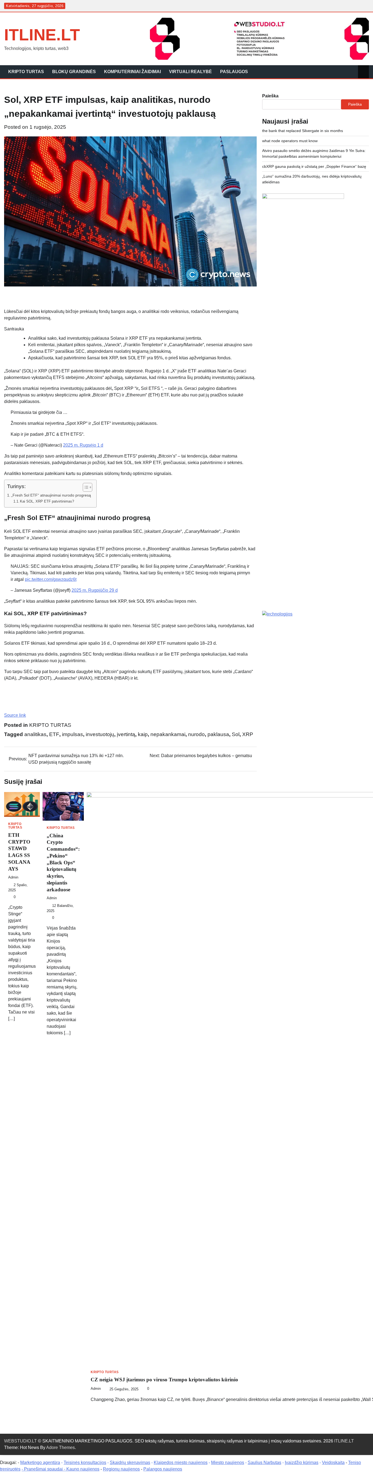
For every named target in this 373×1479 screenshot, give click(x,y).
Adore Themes (60, 1447)
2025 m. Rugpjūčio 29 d (95, 590)
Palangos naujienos (162, 1469)
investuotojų (100, 734)
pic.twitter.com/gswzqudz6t (50, 579)
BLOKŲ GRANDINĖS (74, 71)
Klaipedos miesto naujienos (181, 1462)
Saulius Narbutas (264, 1462)
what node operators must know (290, 141)
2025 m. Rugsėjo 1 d (83, 445)
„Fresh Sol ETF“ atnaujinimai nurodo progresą (51, 495)
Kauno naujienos (82, 1469)
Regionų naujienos (121, 1469)
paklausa (218, 734)
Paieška (270, 96)
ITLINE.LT (42, 35)
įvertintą (126, 734)
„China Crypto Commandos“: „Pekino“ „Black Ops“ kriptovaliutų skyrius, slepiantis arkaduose (63, 862)
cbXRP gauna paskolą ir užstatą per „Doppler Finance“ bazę (314, 166)
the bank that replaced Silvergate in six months (302, 131)
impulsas (72, 734)
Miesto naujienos (227, 1462)
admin (13, 877)
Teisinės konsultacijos (85, 1462)
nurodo (196, 734)
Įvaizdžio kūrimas (301, 1462)
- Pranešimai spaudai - (44, 1469)
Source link (15, 715)
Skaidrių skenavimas (130, 1462)
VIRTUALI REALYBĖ (190, 71)
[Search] (363, 72)
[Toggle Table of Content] (85, 487)
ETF (54, 734)
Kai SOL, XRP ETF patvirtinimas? (47, 501)
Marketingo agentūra (40, 1462)
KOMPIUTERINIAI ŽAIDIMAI (132, 71)
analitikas (35, 734)
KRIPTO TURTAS (26, 71)
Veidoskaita (333, 1462)
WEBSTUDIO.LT (20, 1441)
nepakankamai (167, 734)
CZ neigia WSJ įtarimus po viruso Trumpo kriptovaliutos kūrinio (164, 1379)
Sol (235, 734)
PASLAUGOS (234, 71)
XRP (247, 734)
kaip (143, 734)
